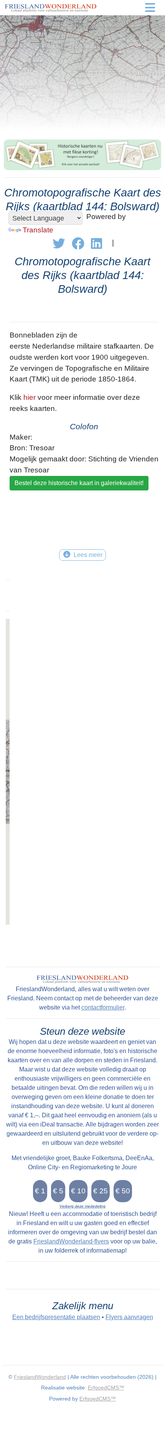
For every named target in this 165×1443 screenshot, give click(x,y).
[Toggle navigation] (150, 7)
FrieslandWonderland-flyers (71, 1241)
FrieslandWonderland (40, 1377)
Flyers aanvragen (129, 1317)
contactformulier (103, 1007)
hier (29, 397)
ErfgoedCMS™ (106, 1388)
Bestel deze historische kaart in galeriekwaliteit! (79, 483)
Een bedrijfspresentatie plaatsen (56, 1317)
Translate (38, 230)
